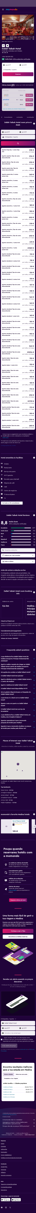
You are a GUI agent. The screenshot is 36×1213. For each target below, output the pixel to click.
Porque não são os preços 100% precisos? (16, 1126)
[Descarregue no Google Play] (5, 1199)
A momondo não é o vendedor (12, 1119)
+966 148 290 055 (7, 56)
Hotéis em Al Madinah (7, 1134)
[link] (18, 900)
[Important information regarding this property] (34, 592)
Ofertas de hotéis (10, 1133)
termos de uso (24, 1049)
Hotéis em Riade (7, 1087)
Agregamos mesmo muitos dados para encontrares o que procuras (15, 1123)
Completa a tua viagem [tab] (11, 1078)
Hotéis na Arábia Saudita (22, 1133)
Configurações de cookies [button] (8, 445)
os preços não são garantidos (10, 1114)
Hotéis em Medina (18, 1134)
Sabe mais (5, 437)
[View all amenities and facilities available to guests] (34, 458)
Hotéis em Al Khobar (9, 1097)
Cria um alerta (12, 890)
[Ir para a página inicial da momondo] (11, 9)
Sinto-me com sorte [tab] (21, 1074)
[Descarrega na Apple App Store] (16, 1199)
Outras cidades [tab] (8, 1074)
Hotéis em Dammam (9, 1094)
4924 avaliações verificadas (21, 59)
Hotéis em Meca (7, 1089)
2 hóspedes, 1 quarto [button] (10, 69)
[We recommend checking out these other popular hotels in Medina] (34, 814)
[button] (3, 9)
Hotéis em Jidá (7, 1092)
